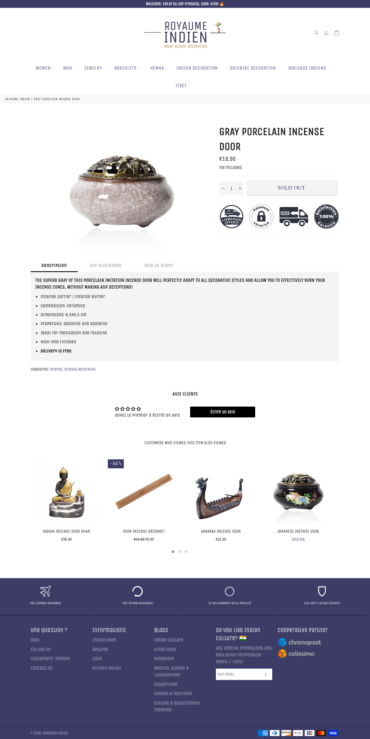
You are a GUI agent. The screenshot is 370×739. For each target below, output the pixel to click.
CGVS (97, 659)
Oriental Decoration (253, 68)
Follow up (41, 649)
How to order (158, 265)
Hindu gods (165, 649)
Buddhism (164, 659)
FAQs (35, 640)
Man (67, 68)
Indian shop (104, 640)
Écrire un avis (222, 411)
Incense (56, 369)
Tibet (181, 86)
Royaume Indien (55, 733)
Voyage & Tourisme (173, 694)
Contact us (42, 668)
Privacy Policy (106, 668)
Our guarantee (106, 265)
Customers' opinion (50, 659)
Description (54, 265)
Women (43, 68)
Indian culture (168, 640)
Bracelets (126, 68)
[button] (173, 551)
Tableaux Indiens (307, 68)
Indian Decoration (197, 68)
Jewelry (93, 68)
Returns (100, 649)
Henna (157, 68)
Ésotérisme (165, 684)
